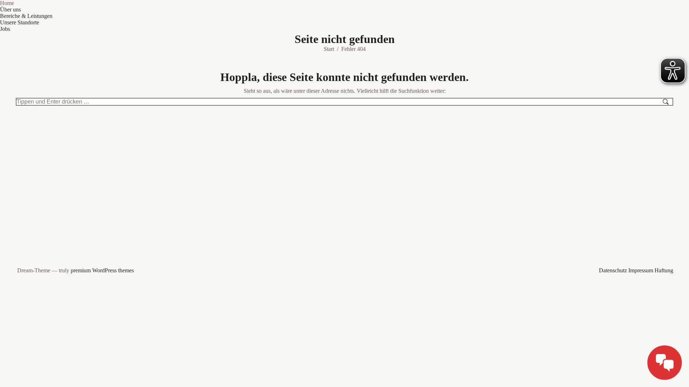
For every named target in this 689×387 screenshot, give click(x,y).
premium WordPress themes (102, 270)
